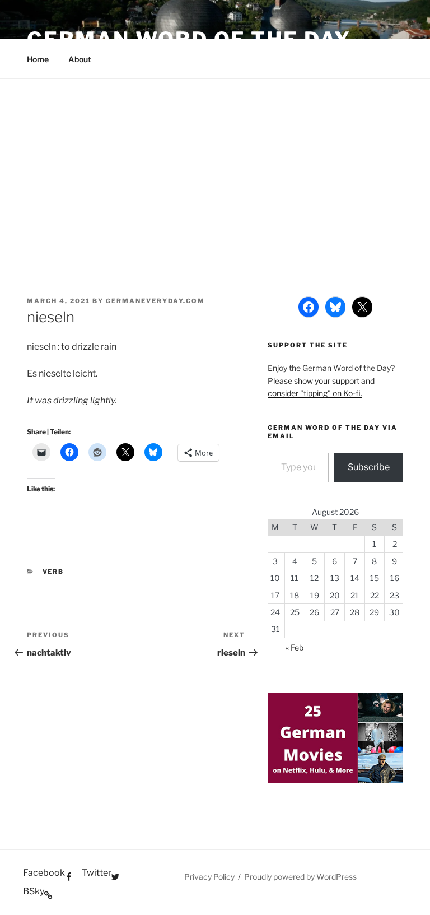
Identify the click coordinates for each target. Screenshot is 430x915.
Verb (53, 571)
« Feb (294, 647)
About (79, 59)
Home (38, 59)
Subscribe (369, 467)
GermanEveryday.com (155, 301)
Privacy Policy (209, 876)
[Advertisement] (215, 163)
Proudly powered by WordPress (300, 876)
